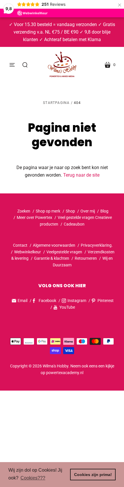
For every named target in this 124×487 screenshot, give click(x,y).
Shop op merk (48, 211)
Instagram (76, 300)
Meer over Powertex (34, 217)
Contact (20, 245)
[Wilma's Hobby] (62, 64)
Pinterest (105, 300)
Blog (104, 211)
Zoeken (23, 211)
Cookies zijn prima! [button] (93, 474)
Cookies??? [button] (32, 477)
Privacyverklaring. (97, 245)
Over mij (87, 211)
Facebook (47, 300)
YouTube (67, 307)
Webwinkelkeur (27, 252)
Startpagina (56, 103)
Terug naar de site (81, 175)
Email (22, 300)
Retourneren (86, 258)
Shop (70, 211)
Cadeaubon (74, 224)
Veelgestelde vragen (64, 252)
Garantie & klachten (51, 258)
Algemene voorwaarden (54, 245)
